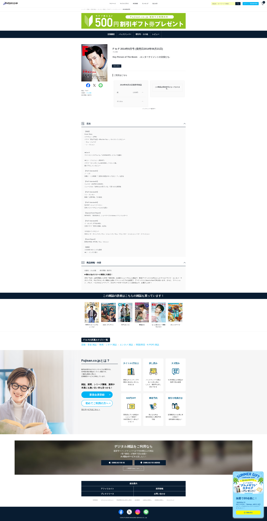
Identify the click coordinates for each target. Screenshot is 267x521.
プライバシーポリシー (107, 500)
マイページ (113, 3)
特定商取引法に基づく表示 (124, 500)
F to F (108, 9)
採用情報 (159, 489)
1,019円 (135, 92)
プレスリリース (107, 494)
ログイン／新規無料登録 (251, 3)
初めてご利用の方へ (97, 403)
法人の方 (154, 3)
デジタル (120, 101)
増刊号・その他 (142, 34)
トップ (83, 9)
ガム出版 (88, 93)
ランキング (145, 3)
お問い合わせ (159, 494)
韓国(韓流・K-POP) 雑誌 (147, 344)
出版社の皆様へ (147, 500)
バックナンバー (116, 9)
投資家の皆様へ (159, 500)
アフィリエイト (107, 489)
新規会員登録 (97, 394)
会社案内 (137, 500)
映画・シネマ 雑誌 (108, 344)
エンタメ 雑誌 (102, 9)
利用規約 (95, 500)
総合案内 (133, 483)
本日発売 (135, 3)
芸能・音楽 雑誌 (91, 9)
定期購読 (111, 34)
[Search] (238, 3)
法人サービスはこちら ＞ (90, 409)
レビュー (155, 34)
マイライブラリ (124, 3)
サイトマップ (170, 500)
